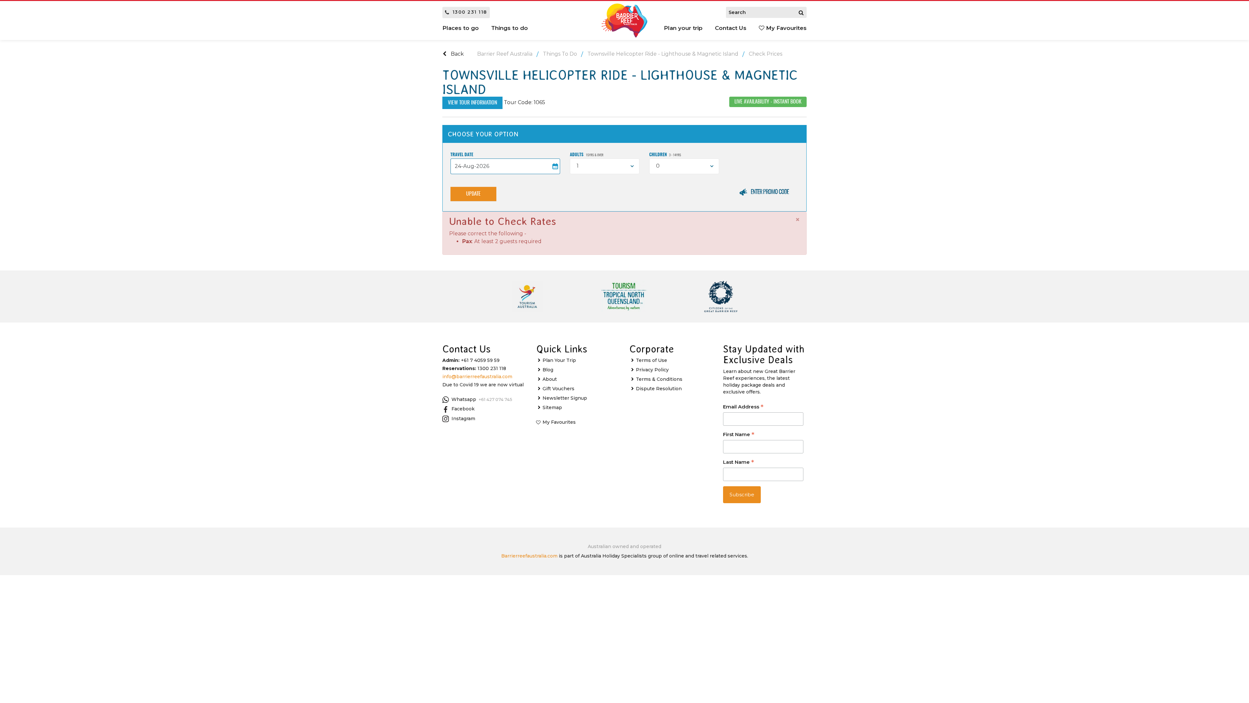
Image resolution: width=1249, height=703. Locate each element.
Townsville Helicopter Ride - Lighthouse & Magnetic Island (662, 54)
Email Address (743, 407)
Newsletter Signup (565, 398)
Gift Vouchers (558, 389)
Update (473, 194)
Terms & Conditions (659, 379)
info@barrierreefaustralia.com (477, 376)
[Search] (801, 12)
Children (665, 155)
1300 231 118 (469, 12)
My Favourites (785, 28)
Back (457, 54)
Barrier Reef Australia (504, 54)
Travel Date (461, 155)
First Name (738, 435)
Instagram (463, 418)
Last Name (738, 462)
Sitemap (552, 407)
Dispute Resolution (659, 389)
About (550, 379)
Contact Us (730, 28)
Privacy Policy (652, 370)
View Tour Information (472, 102)
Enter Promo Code (770, 192)
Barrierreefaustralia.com (529, 556)
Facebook (463, 409)
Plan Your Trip (559, 360)
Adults (586, 155)
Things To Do (560, 54)
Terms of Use (651, 360)
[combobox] (604, 166)
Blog (548, 370)
